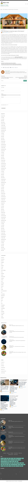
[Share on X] (5, 67)
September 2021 (3, 201)
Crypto (2, 267)
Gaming (2, 284)
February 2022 (3, 193)
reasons (19, 464)
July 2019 (2, 242)
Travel (2, 316)
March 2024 (2, 158)
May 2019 (2, 245)
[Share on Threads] (15, 67)
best (7, 458)
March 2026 (3, 122)
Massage (2, 297)
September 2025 (3, 130)
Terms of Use (16, 454)
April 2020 (2, 228)
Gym (1, 287)
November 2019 (3, 236)
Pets (1, 303)
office (9, 464)
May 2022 (2, 188)
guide (15, 461)
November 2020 (3, 217)
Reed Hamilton (13, 392)
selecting (22, 464)
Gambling (10, 461)
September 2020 (3, 220)
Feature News (3, 276)
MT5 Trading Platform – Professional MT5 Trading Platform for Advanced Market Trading (4, 405)
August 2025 (3, 131)
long (3, 464)
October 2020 (3, 218)
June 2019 (2, 244)
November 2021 (3, 198)
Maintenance (3, 295)
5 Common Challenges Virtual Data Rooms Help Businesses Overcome (13, 389)
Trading (2, 314)
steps (24, 464)
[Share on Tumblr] (13, 67)
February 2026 (3, 123)
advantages (2, 458)
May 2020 (2, 226)
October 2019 (3, 237)
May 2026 (2, 120)
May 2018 (2, 250)
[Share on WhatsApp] (8, 67)
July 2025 (2, 133)
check (14, 458)
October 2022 (3, 180)
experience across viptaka (4, 461)
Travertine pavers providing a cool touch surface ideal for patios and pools (11, 64)
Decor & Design (3, 270)
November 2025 (3, 128)
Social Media (3, 308)
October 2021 (3, 199)
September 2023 (3, 168)
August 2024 (3, 150)
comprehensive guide (18, 458)
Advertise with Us (10, 454)
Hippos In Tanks (4, 5)
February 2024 (3, 160)
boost (9, 458)
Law (1, 292)
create (22, 458)
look (5, 464)
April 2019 (2, 247)
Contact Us (2, 362)
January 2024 (3, 161)
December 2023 (3, 163)
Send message (3, 108)
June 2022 (2, 187)
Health (2, 289)
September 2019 (3, 239)
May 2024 (2, 155)
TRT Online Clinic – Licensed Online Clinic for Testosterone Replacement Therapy (14, 402)
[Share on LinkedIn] (7, 67)
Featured (2, 278)
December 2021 (3, 196)
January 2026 (3, 125)
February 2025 (3, 141)
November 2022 (3, 179)
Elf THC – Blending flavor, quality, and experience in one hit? (4, 388)
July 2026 (2, 117)
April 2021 (2, 209)
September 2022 (3, 182)
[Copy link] (17, 67)
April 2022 (2, 190)
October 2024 (3, 147)
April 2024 (2, 157)
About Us (8, 453)
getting (13, 461)
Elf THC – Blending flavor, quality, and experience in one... (16, 325)
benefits (5, 458)
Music (2, 298)
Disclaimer (2, 365)
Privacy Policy (3, 367)
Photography (3, 305)
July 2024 (2, 152)
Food (2, 281)
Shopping (2, 306)
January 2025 (3, 142)
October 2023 (3, 166)
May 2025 (2, 136)
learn (1, 464)
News (2, 300)
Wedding (2, 317)
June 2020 (2, 225)
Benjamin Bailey (5, 32)
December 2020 (3, 215)
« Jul (1, 478)
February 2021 (3, 212)
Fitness (2, 279)
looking (7, 464)
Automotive (2, 259)
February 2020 (3, 231)
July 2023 (2, 171)
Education (2, 273)
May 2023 (2, 174)
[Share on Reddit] (12, 67)
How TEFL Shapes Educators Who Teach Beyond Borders (16, 337)
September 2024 (3, 149)
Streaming (2, 311)
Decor (2, 268)
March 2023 (2, 177)
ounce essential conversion (14, 464)
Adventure (2, 257)
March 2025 (2, 139)
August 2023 (3, 169)
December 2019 (3, 234)
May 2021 (2, 207)
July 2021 (2, 204)
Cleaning (2, 265)
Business (2, 260)
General (2, 286)
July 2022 (2, 185)
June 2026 (2, 119)
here (17, 461)
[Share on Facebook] (3, 67)
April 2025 (2, 138)
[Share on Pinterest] (10, 67)
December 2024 (3, 144)
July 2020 (2, 223)
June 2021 (2, 206)
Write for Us (2, 369)
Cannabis (2, 262)
